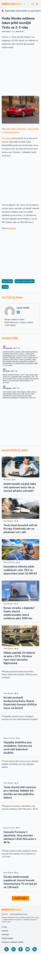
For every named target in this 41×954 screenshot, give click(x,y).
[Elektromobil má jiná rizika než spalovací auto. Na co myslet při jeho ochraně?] (20, 466)
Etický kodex (7, 938)
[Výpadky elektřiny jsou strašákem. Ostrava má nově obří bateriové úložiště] (20, 725)
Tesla (5, 287)
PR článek (6, 480)
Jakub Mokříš (6, 32)
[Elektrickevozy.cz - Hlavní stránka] (12, 4)
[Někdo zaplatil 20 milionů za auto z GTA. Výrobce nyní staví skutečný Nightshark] (20, 635)
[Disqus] (20, 371)
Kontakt (5, 934)
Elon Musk (6, 138)
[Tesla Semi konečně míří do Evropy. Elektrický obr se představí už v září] (20, 508)
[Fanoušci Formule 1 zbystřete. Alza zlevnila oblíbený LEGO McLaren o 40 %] (20, 815)
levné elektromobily (25, 281)
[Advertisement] (20, 72)
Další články (20, 898)
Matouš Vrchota (9, 562)
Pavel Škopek (8, 521)
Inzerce (5, 930)
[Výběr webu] (24, 4)
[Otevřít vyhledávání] (32, 4)
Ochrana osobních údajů (12, 942)
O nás (4, 927)
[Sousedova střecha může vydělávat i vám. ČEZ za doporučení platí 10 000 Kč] (20, 549)
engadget (11, 228)
